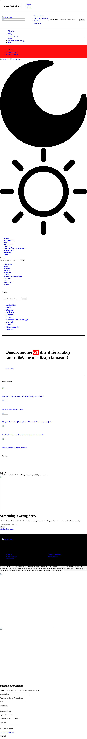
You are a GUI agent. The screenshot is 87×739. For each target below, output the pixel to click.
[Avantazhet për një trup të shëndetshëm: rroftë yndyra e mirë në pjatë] (5, 427)
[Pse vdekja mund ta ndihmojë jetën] (5, 401)
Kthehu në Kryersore (7, 529)
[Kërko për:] (10, 525)
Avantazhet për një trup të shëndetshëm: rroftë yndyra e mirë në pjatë (22, 434)
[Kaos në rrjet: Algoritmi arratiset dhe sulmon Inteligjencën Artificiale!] (5, 388)
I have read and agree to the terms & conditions (18, 702)
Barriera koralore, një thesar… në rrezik (14, 447)
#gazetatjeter (12, 54)
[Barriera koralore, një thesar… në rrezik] (5, 439)
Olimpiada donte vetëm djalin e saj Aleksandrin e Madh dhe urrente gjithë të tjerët (26, 422)
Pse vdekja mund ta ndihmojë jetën (12, 409)
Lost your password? (7, 732)
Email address (4, 694)
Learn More (9, 369)
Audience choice (5, 698)
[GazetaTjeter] (10, 59)
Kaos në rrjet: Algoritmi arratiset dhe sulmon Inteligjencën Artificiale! (23, 396)
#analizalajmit (12, 52)
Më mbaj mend (7, 729)
